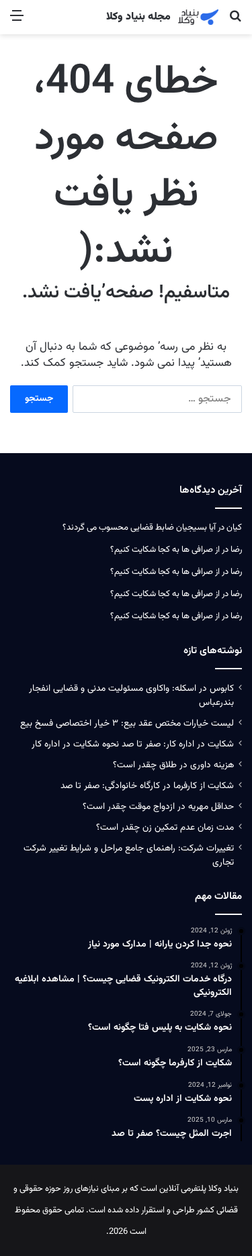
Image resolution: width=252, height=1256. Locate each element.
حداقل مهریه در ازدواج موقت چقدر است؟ (158, 807)
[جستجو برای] (235, 22)
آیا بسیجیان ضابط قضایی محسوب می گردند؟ (139, 527)
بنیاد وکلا (223, 1189)
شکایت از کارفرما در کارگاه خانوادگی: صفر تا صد (147, 786)
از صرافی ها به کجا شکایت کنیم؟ (165, 550)
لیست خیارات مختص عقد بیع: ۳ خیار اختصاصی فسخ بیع (127, 723)
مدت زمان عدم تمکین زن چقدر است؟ (165, 827)
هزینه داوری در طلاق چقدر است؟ (173, 765)
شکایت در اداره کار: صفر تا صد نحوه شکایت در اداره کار (133, 744)
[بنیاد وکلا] (198, 17)
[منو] (17, 22)
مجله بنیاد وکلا (138, 17)
